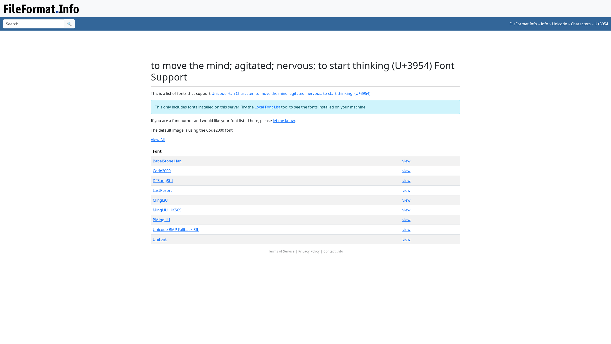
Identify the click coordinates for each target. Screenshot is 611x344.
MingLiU (160, 200)
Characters (581, 24)
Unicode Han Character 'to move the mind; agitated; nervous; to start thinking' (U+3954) (290, 93)
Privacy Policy (309, 251)
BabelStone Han (167, 161)
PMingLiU (161, 219)
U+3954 (601, 24)
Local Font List (267, 107)
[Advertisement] (308, 45)
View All (158, 139)
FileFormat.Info (523, 24)
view (406, 161)
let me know (284, 120)
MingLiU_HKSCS (167, 210)
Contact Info (333, 251)
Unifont (160, 239)
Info (544, 24)
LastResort (162, 190)
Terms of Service (281, 251)
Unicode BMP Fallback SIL (176, 229)
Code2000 (162, 170)
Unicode (559, 24)
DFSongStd (163, 180)
